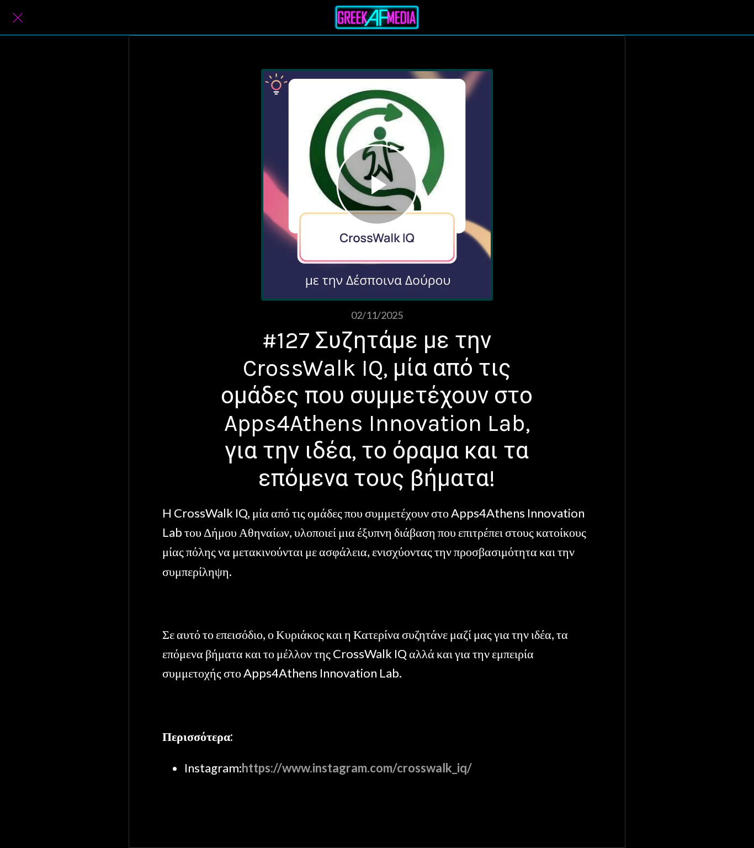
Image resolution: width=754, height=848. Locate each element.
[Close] (17, 17)
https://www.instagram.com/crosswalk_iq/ (357, 767)
